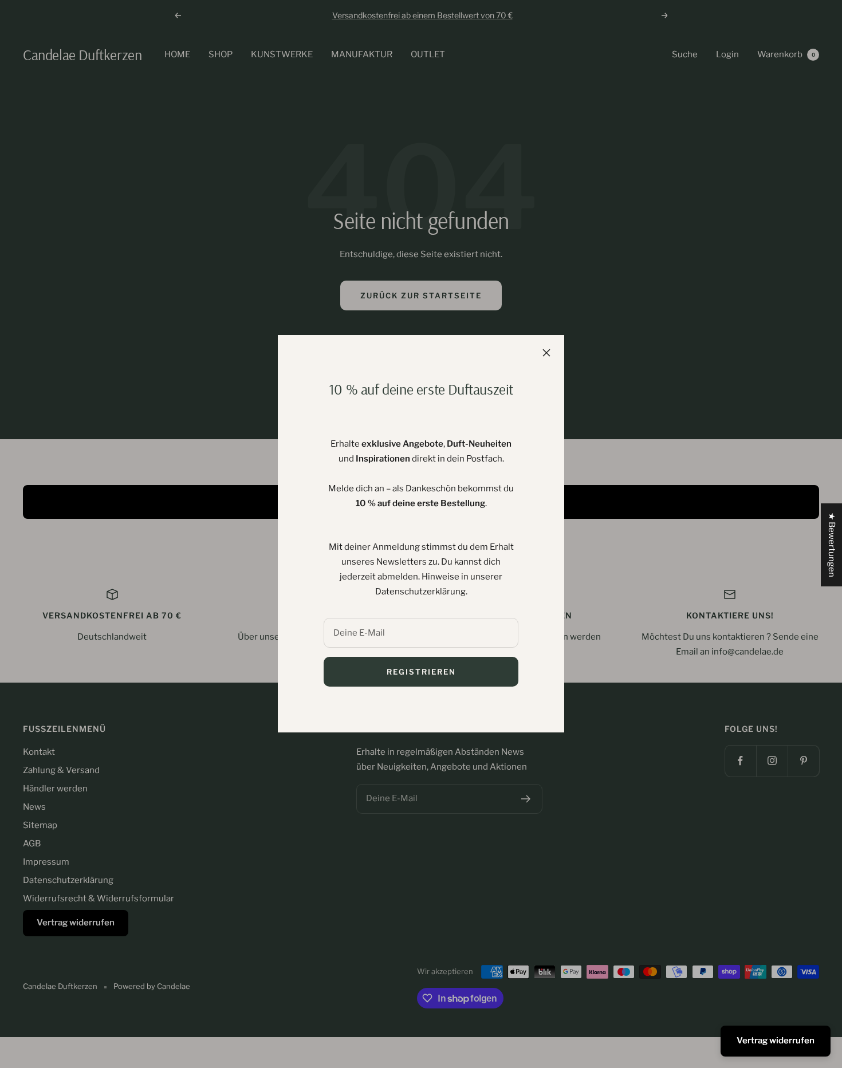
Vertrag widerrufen (776, 1040)
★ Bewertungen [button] (832, 545)
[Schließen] (546, 353)
